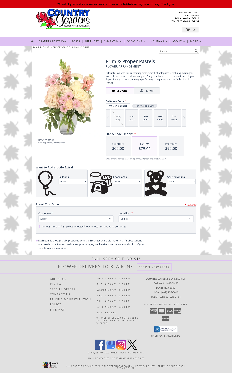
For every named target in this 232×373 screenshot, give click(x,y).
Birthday (92, 41)
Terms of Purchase (170, 366)
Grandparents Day (52, 41)
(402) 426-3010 (191, 18)
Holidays (157, 41)
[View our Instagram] (121, 348)
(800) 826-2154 (191, 21)
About (177, 41)
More (194, 41)
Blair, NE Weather (98, 358)
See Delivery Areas (154, 267)
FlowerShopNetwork (118, 366)
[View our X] (132, 348)
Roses (76, 41)
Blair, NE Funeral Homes (103, 352)
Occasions (134, 41)
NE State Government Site (128, 358)
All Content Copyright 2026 (84, 366)
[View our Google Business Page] (111, 348)
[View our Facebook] (100, 348)
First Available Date (145, 105)
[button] (190, 30)
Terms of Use (126, 368)
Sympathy (111, 41)
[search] (196, 51)
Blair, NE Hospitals (132, 352)
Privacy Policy (145, 366)
